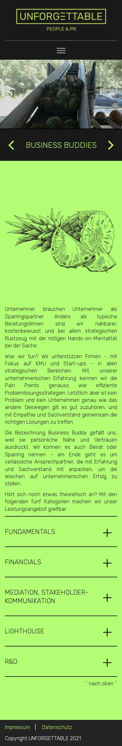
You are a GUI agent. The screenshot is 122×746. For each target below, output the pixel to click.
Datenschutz (57, 727)
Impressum (17, 727)
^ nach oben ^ (101, 683)
